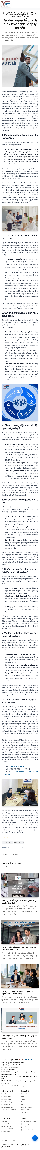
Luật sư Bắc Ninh (16, 16)
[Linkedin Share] (16, 847)
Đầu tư (23, 1096)
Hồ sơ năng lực (5, 1131)
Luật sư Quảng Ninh (7, 1107)
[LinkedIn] (14, 1140)
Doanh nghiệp (25, 1094)
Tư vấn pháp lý (19, 842)
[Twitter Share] (9, 847)
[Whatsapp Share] (19, 847)
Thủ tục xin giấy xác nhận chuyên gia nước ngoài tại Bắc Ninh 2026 (19, 992)
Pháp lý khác (24, 1112)
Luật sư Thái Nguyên (7, 1102)
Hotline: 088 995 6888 (29, 1121)
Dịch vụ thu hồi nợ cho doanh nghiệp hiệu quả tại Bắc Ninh (19, 901)
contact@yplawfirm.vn (16, 766)
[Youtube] (6, 1140)
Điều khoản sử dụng (19, 1086)
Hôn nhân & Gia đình (26, 1107)
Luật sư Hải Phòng (6, 1096)
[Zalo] (10, 1140)
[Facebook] (2, 1140)
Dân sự (23, 1099)
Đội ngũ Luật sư (5, 1123)
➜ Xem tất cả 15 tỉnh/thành (8, 1109)
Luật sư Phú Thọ (6, 1104)
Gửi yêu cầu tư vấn (28, 1130)
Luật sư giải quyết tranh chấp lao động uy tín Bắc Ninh (19, 1036)
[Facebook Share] (12, 847)
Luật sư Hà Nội (5, 1094)
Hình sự (23, 1102)
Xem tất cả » (5, 867)
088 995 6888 (10, 1069)
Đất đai (23, 1104)
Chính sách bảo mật (7, 1086)
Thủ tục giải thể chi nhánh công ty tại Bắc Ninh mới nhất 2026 (19, 948)
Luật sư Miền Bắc (11, 1145)
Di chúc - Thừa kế (26, 1109)
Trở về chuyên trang (11, 855)
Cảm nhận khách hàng (7, 1129)
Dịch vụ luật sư (7, 842)
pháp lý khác (16, 440)
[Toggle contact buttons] (35, 1138)
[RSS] (17, 1140)
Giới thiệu (4, 1121)
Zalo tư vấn (26, 1127)
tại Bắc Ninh (34, 192)
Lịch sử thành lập (6, 1126)
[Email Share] (22, 847)
